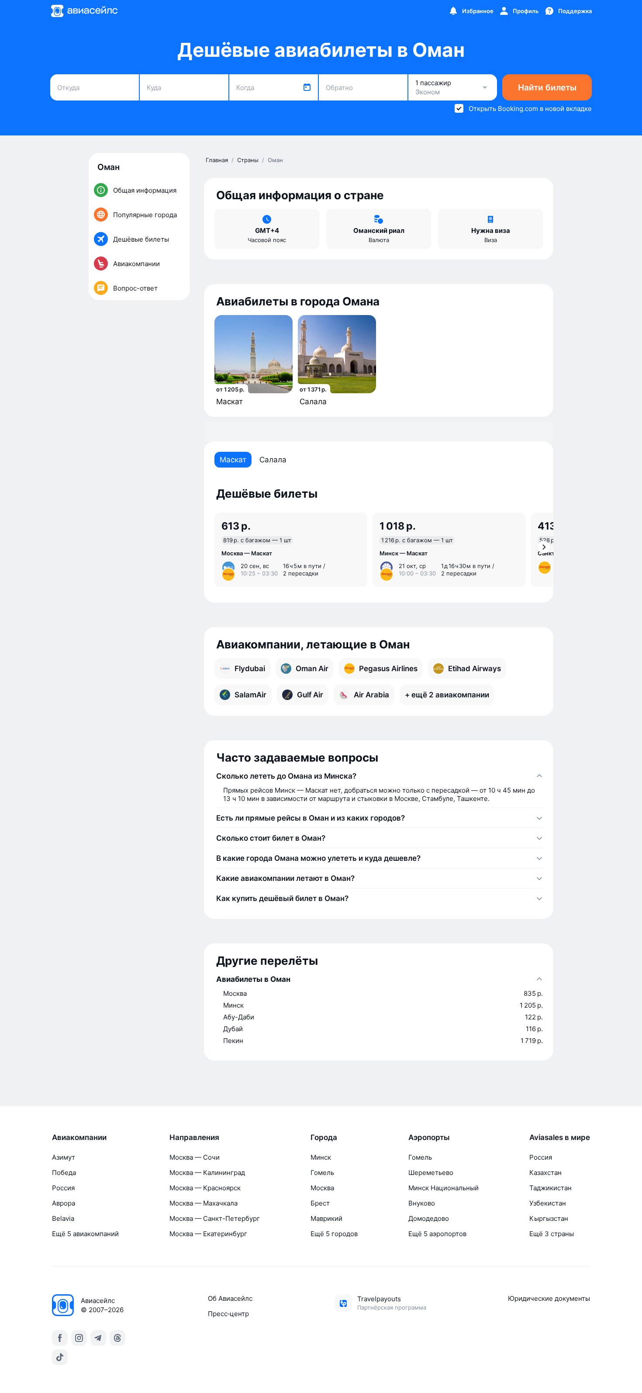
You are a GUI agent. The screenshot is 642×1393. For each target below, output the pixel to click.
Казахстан (545, 1172)
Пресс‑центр (228, 1314)
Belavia (63, 1218)
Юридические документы (549, 1298)
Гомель (322, 1172)
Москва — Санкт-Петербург (214, 1218)
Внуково (421, 1203)
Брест (320, 1203)
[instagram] (79, 1338)
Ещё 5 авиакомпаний (85, 1234)
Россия (63, 1188)
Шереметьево (430, 1172)
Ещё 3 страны (551, 1234)
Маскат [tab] (233, 459)
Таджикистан (550, 1188)
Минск (321, 1157)
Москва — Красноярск (205, 1188)
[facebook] (60, 1338)
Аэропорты (429, 1137)
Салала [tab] (272, 459)
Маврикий (326, 1218)
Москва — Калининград (207, 1172)
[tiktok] (60, 1357)
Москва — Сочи (194, 1157)
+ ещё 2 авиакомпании (447, 694)
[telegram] (98, 1338)
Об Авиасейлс (230, 1298)
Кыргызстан (548, 1218)
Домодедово (428, 1218)
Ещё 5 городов (334, 1234)
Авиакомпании (79, 1137)
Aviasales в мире (559, 1137)
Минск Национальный (443, 1188)
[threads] (117, 1338)
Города (324, 1137)
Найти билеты (547, 88)
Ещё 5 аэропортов (437, 1234)
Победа (64, 1172)
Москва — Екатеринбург (208, 1234)
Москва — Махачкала (203, 1203)
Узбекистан (547, 1203)
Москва (322, 1188)
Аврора (63, 1203)
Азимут (63, 1157)
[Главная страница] (83, 11)
